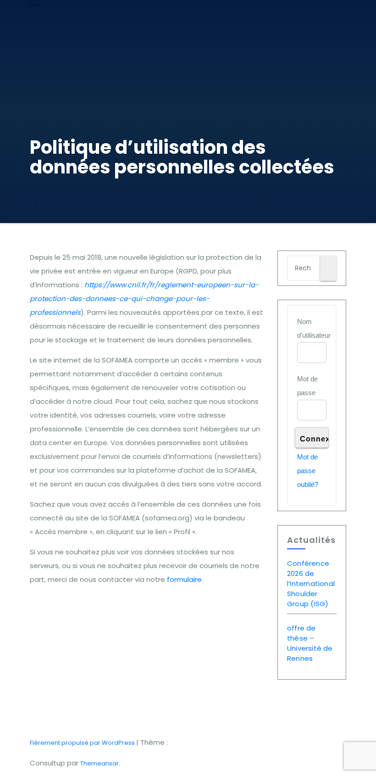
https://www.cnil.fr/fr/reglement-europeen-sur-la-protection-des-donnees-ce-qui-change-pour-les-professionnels (144, 298)
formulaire (184, 579)
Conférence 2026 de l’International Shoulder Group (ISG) (311, 583)
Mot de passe (307, 385)
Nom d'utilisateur (314, 328)
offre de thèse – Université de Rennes (310, 643)
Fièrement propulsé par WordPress (83, 742)
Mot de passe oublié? (307, 470)
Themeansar (99, 763)
